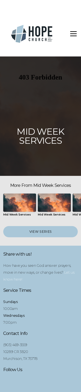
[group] (19, 207)
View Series (40, 232)
